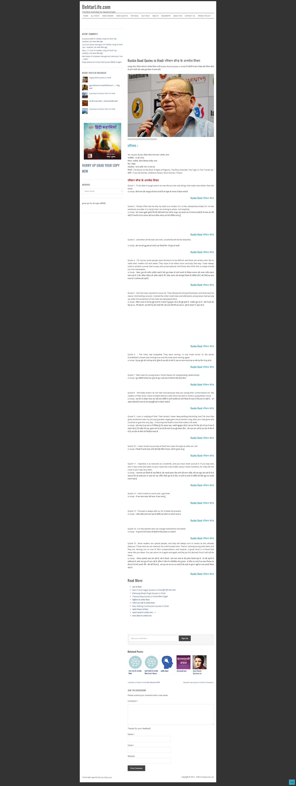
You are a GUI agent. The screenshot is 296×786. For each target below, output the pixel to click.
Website (131, 756)
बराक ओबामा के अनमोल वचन (142, 615)
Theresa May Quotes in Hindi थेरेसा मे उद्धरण (150, 596)
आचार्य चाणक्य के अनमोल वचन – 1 (144, 612)
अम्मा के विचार (137, 587)
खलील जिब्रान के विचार (140, 609)
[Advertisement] (171, 39)
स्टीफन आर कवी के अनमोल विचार (143, 603)
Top (292, 782)
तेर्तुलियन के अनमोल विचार (141, 599)
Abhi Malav (86, 56)
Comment (133, 701)
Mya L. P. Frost (87, 50)
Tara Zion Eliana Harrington (92, 45)
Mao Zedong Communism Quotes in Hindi (150, 606)
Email (131, 745)
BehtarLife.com (96, 6)
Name (131, 734)
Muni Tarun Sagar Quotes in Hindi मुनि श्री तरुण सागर (154, 590)
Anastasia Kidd (87, 39)
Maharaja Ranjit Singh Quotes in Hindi (148, 593)
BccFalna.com (106, 777)
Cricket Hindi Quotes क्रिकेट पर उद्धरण (108, 62)
